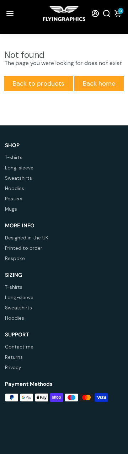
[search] (106, 13)
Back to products (38, 83)
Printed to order (23, 248)
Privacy (13, 367)
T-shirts (13, 158)
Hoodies (14, 188)
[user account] (95, 13)
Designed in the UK (26, 238)
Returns (14, 357)
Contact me (19, 347)
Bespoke (15, 258)
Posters (13, 199)
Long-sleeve (19, 168)
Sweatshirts (18, 178)
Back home (99, 83)
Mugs (11, 209)
